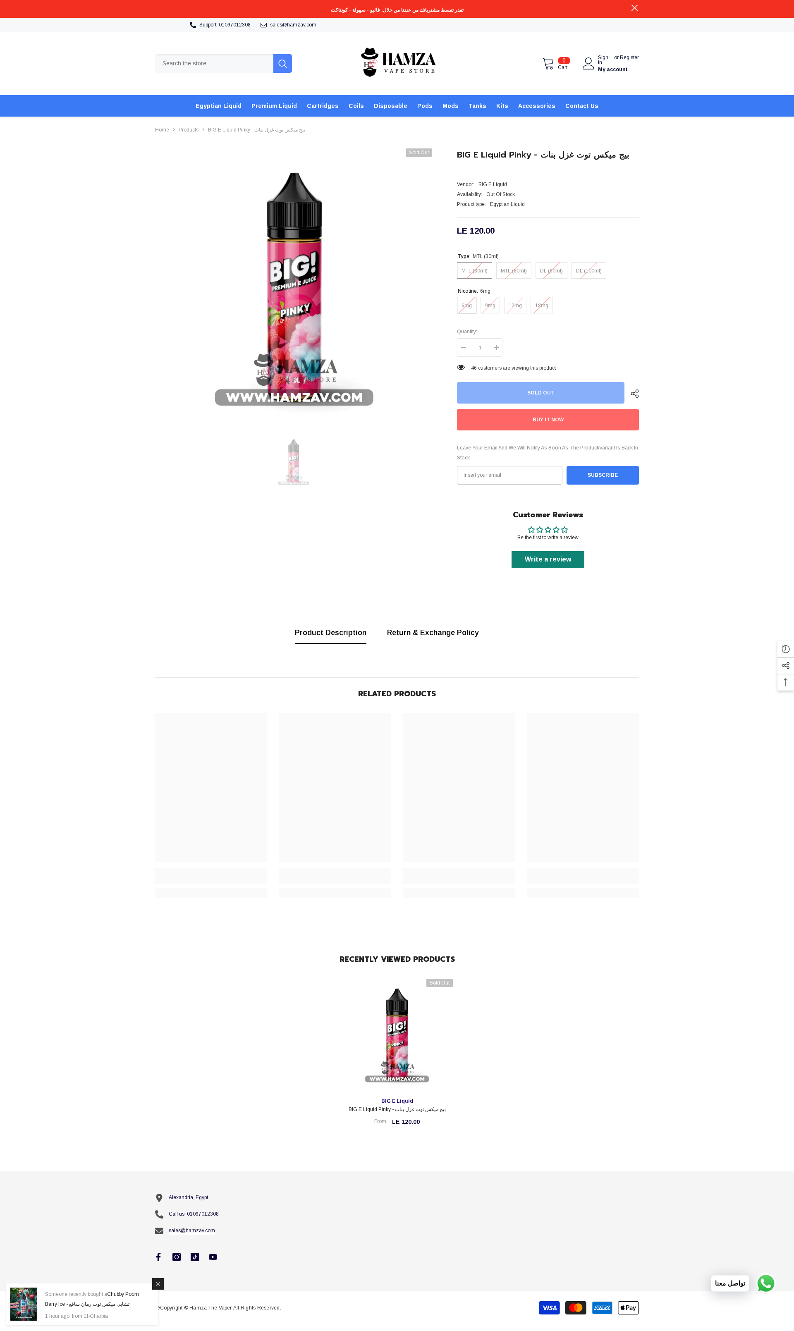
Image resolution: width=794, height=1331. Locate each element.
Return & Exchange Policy (433, 632)
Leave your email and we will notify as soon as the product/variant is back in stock (547, 453)
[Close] (158, 1284)
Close (634, 8)
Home (162, 130)
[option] (294, 287)
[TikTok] (194, 1257)
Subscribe (603, 475)
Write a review (548, 559)
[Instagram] (176, 1257)
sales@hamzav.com (293, 25)
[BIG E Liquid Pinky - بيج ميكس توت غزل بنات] (397, 1034)
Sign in (603, 60)
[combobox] (214, 63)
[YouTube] (213, 1257)
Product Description (330, 632)
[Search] (223, 63)
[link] (211, 880)
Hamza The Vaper (210, 1308)
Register (629, 57)
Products (188, 130)
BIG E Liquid (492, 184)
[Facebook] (158, 1257)
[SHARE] (631, 394)
